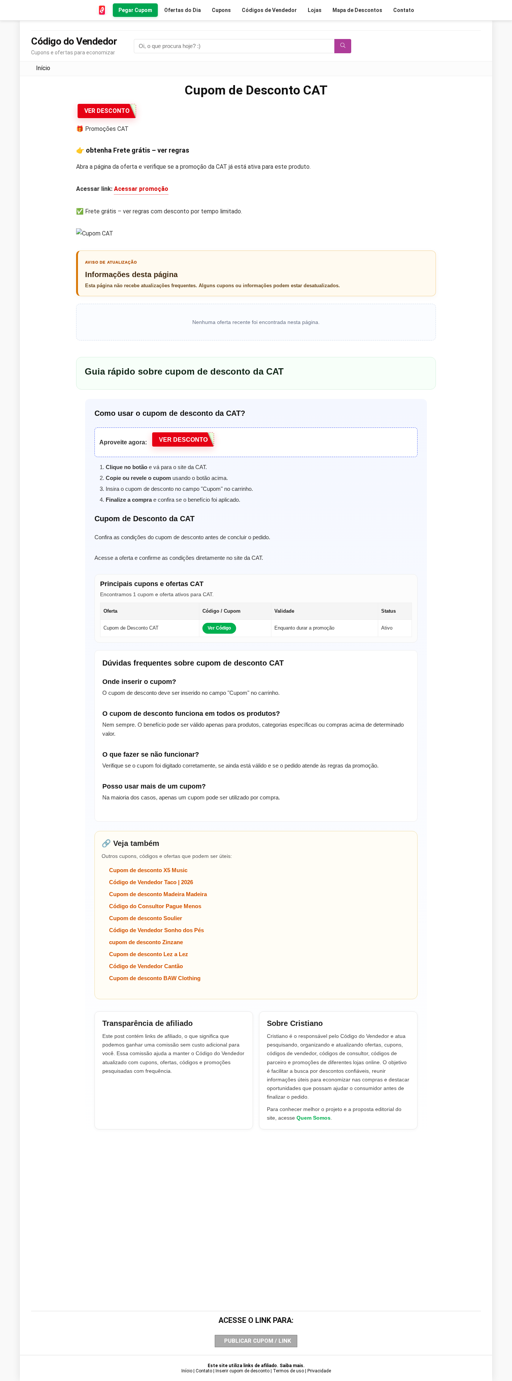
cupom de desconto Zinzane (146, 942)
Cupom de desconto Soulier (145, 918)
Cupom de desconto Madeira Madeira (158, 894)
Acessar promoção (141, 188)
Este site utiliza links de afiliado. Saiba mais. (256, 1365)
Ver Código (219, 628)
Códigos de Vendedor (269, 10)
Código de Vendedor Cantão (146, 966)
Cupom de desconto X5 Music (148, 870)
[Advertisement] (256, 1207)
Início (43, 68)
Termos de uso (288, 1371)
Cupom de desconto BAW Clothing (155, 978)
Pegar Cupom (135, 10)
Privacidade (319, 1371)
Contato (403, 10)
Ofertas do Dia (182, 10)
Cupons (221, 10)
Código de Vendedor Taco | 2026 (151, 882)
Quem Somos (313, 1118)
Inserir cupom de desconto (242, 1371)
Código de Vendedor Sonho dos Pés (156, 930)
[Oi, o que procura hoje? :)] (342, 46)
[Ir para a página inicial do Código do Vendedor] (102, 10)
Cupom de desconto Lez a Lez (148, 954)
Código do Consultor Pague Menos (155, 906)
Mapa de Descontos (357, 10)
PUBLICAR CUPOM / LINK (257, 1341)
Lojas (315, 10)
